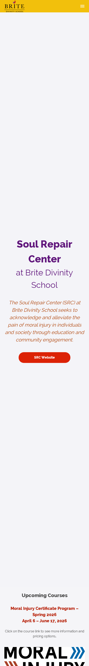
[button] (82, 6)
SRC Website (44, 357)
